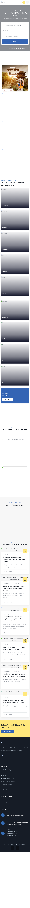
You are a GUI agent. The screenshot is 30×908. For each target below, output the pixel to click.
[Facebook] (12, 848)
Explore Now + (7, 731)
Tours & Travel (8, 571)
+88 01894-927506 (12, 833)
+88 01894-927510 (12, 835)
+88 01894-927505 (12, 831)
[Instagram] (17, 848)
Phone (8, 829)
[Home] (3, 2)
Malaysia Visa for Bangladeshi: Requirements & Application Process (14, 588)
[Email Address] (3, 815)
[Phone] (3, 833)
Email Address (10, 813)
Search (15, 41)
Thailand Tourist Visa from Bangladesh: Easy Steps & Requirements (12, 619)
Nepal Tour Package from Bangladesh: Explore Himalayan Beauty (14, 560)
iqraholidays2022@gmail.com (15, 815)
